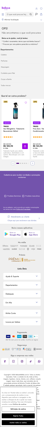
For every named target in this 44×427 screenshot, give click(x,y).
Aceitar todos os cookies (18, 422)
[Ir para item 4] (24, 163)
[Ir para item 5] (26, 163)
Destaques (10, 293)
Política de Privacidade (23, 209)
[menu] (2, 14)
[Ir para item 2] (20, 163)
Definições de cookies (18, 409)
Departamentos (11, 285)
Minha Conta (11, 313)
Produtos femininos (14, 196)
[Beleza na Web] (6, 9)
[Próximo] (32, 163)
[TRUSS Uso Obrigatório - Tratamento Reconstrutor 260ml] (15, 110)
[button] (26, 103)
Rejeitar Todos (18, 416)
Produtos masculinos (32, 196)
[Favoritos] (41, 8)
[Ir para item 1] (17, 163)
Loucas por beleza (13, 322)
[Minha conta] (36, 8)
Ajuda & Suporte (12, 276)
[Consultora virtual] (36, 14)
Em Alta (9, 302)
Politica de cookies (19, 404)
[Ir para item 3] (22, 163)
